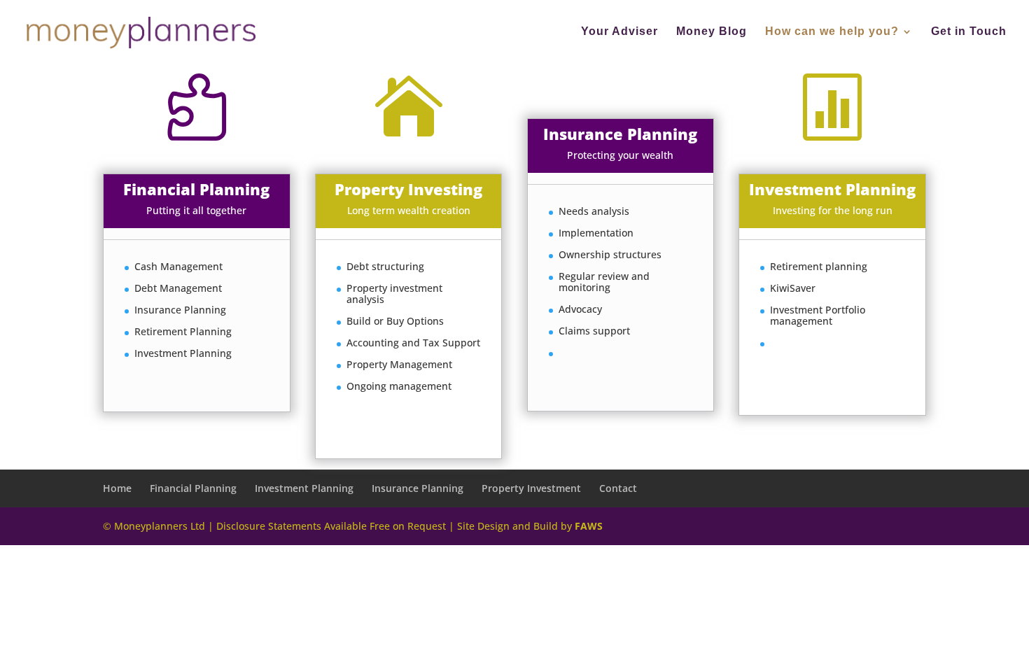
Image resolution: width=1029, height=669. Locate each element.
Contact (618, 488)
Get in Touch (969, 32)
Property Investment (531, 488)
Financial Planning (193, 488)
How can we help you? (832, 32)
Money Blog (711, 32)
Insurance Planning (417, 488)
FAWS (589, 526)
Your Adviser (619, 32)
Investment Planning (304, 488)
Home (117, 488)
